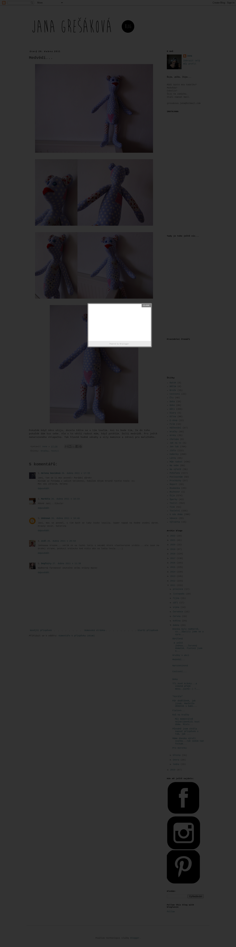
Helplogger (124, 344)
